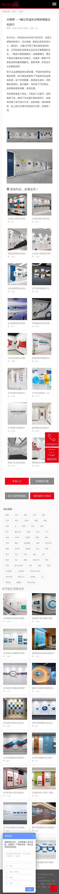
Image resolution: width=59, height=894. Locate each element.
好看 (25, 515)
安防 (41, 526)
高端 (36, 520)
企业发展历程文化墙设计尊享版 (21, 288)
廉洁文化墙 (19, 565)
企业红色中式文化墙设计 (13, 792)
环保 (25, 554)
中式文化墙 (31, 582)
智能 (46, 548)
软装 (48, 565)
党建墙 (18, 582)
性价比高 (9, 576)
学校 (30, 565)
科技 (37, 531)
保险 (7, 548)
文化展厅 (21, 571)
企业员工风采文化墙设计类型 (20, 218)
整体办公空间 (35, 571)
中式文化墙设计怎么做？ (42, 757)
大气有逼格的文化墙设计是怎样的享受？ (20, 757)
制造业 (8, 582)
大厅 (43, 554)
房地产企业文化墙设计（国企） (21, 462)
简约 (32, 526)
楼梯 (25, 560)
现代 (46, 537)
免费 (37, 543)
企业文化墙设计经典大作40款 (20, 358)
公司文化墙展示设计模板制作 (44, 862)
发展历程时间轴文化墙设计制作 (45, 358)
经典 (16, 520)
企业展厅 (9, 571)
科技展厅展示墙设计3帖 (42, 618)
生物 (7, 537)
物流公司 (36, 560)
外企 (16, 560)
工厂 (42, 576)
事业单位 (48, 543)
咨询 (7, 543)
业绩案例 (27, 543)
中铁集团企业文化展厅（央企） (45, 323)
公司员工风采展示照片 (41, 253)
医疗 (7, 531)
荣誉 (46, 560)
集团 (37, 537)
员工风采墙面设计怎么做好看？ (45, 288)
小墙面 (26, 520)
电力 (37, 548)
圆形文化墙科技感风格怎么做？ (45, 687)
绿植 (43, 515)
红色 (7, 520)
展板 (16, 543)
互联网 (27, 537)
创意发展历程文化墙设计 (18, 253)
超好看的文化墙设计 (40, 427)
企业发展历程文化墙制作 (18, 323)
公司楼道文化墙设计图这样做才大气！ (19, 618)
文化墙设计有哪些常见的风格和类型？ (19, 653)
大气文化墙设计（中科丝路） (44, 392)
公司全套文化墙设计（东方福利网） (23, 392)
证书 (34, 515)
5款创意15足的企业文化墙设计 (16, 722)
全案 (7, 565)
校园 (39, 565)
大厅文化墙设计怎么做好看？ (15, 827)
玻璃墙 (32, 576)
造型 (7, 526)
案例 (23, 526)
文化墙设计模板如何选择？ (14, 687)
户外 (16, 515)
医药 (7, 560)
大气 (46, 531)
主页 (14, 11)
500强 (17, 537)
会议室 (17, 548)
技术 (21, 11)
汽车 (16, 554)
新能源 (27, 548)
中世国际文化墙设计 (16, 427)
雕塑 (7, 515)
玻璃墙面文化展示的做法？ (43, 653)
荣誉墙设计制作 (38, 462)
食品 (34, 554)
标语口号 (21, 576)
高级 (45, 520)
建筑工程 (18, 531)
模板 (28, 531)
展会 (7, 554)
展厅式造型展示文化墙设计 (43, 827)
